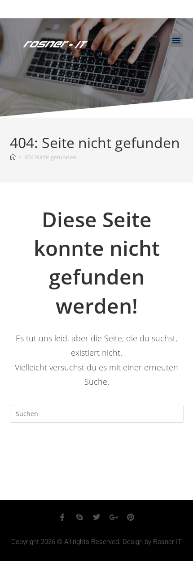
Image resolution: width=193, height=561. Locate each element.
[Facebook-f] (62, 517)
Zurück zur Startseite (96, 450)
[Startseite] (13, 157)
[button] (176, 40)
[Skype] (79, 517)
